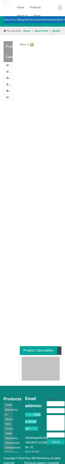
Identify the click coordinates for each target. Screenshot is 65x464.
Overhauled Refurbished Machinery (9, 77)
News (36, 15)
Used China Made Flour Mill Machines (9, 97)
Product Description (38, 350)
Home (20, 7)
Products (35, 7)
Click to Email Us (33, 421)
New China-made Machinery (9, 90)
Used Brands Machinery (9, 71)
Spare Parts (9, 84)
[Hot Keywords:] (61, 8)
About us (22, 15)
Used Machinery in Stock (9, 65)
